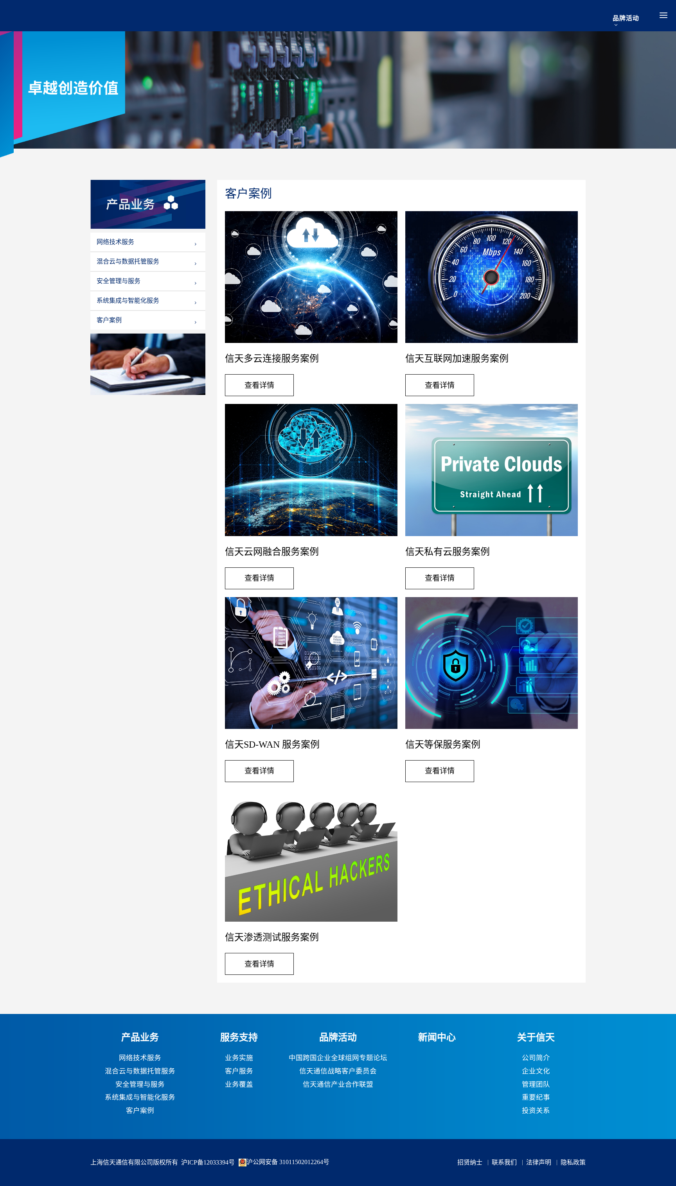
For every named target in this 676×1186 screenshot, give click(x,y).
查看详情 (259, 385)
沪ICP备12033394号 (208, 1162)
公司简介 (536, 1058)
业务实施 (239, 1058)
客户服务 (239, 1071)
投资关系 (536, 1110)
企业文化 (536, 1071)
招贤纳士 (469, 1162)
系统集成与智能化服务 (128, 301)
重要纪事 (536, 1097)
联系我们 (504, 1162)
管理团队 (536, 1084)
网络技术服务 (115, 242)
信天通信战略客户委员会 (338, 1071)
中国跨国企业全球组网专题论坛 (338, 1058)
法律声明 (538, 1162)
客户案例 (109, 320)
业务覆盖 (239, 1084)
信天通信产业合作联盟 (338, 1084)
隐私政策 (573, 1162)
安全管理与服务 (118, 281)
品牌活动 (626, 18)
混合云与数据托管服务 (128, 261)
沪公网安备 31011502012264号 (287, 1162)
